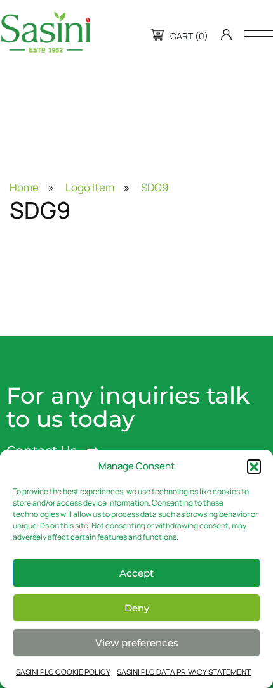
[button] (254, 466)
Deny (136, 608)
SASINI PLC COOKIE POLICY (63, 671)
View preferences (136, 643)
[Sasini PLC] (45, 32)
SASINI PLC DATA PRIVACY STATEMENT (184, 671)
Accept (136, 573)
